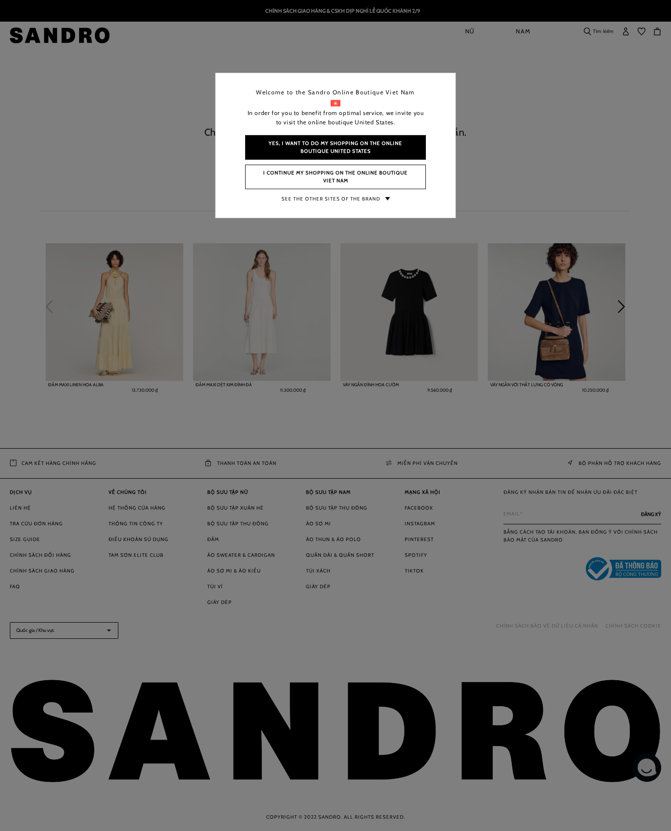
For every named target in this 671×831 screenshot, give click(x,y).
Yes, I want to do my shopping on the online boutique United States (335, 147)
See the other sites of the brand (330, 199)
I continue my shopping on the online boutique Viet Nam (335, 177)
